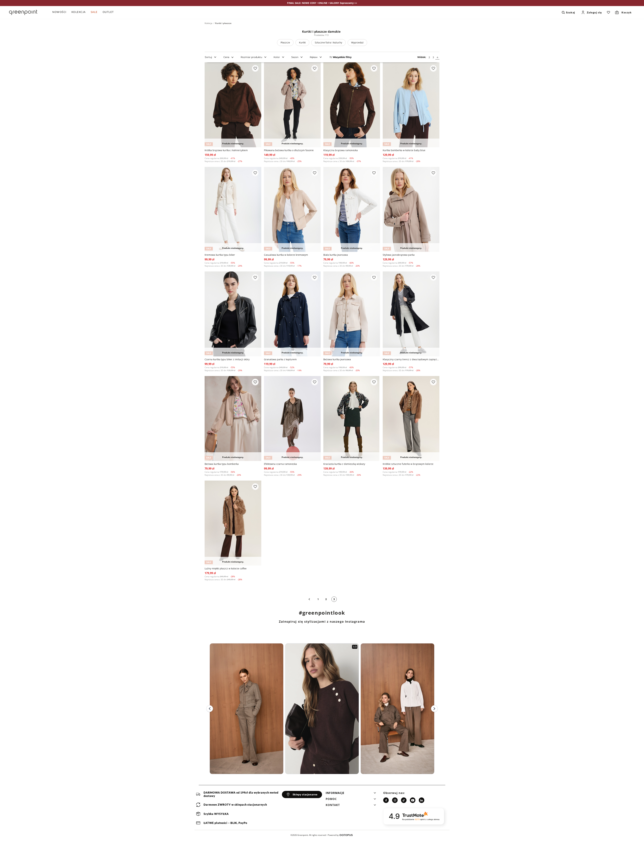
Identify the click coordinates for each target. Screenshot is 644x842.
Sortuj (208, 57)
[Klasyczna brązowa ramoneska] (351, 104)
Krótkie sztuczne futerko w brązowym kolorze (408, 463)
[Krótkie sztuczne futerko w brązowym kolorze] (411, 418)
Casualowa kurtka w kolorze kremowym (286, 254)
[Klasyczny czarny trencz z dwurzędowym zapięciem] (411, 313)
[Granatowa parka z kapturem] (292, 313)
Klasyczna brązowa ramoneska (340, 150)
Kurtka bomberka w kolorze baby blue (404, 150)
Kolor (277, 57)
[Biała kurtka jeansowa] (351, 209)
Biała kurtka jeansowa (335, 254)
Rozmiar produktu (251, 57)
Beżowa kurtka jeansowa (337, 359)
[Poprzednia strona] (309, 599)
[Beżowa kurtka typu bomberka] (233, 418)
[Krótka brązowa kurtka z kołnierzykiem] (233, 104)
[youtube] (412, 800)
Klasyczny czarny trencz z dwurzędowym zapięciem (411, 359)
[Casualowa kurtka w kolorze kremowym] (292, 209)
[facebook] (386, 800)
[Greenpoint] (23, 12)
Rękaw (313, 57)
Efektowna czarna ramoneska (280, 463)
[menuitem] (60, 12)
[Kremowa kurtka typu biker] (233, 209)
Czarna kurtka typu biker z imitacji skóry (227, 359)
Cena (226, 57)
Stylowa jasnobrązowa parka (399, 254)
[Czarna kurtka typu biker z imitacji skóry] (233, 313)
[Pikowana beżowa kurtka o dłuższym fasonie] (292, 104)
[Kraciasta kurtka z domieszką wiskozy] (351, 418)
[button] (351, 794)
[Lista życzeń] (608, 12)
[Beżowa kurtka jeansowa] (351, 313)
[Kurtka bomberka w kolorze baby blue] (411, 104)
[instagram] (395, 800)
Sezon (294, 57)
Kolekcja (208, 23)
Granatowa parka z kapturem (280, 359)
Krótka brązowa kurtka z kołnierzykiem (226, 150)
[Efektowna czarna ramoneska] (292, 418)
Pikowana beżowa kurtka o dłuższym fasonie (289, 150)
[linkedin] (421, 800)
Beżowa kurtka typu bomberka (222, 463)
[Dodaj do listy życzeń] (255, 68)
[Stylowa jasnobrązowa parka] (411, 209)
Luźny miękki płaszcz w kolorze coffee (226, 568)
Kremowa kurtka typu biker (220, 254)
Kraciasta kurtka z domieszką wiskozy (344, 463)
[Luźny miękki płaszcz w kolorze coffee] (233, 523)
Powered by (333, 835)
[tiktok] (404, 800)
